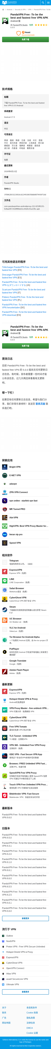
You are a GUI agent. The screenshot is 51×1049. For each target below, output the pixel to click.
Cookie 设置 (32, 1033)
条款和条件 (32, 1008)
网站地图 (6, 1023)
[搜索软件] (43, 2)
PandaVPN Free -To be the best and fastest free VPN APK (29, 17)
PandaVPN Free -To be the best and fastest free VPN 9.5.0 (24, 836)
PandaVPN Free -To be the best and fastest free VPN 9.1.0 (24, 860)
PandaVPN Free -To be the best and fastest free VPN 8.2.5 (24, 893)
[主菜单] (48, 2)
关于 (4, 1008)
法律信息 (31, 1023)
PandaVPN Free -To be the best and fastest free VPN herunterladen (24, 306)
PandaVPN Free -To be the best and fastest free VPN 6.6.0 (24, 909)
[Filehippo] (9, 2)
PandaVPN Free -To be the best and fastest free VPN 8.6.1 (24, 868)
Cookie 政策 (32, 1013)
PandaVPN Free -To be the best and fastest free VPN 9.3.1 (24, 844)
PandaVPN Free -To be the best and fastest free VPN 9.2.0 (24, 852)
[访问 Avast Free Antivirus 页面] (25, 33)
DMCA (30, 1028)
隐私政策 (31, 1018)
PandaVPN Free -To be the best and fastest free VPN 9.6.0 (24, 816)
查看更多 (25, 918)
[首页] (3, 9)
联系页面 (40, 404)
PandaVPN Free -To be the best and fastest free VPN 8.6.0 (24, 877)
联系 (4, 1013)
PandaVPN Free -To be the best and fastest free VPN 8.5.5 (24, 885)
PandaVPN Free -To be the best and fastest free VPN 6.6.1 (24, 901)
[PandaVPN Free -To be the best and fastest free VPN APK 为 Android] (5, 21)
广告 (4, 1018)
